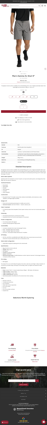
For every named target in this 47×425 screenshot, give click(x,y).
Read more (32, 87)
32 (19, 96)
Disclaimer (28, 413)
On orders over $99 (12, 350)
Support (23, 399)
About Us (23, 393)
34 (26, 96)
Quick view (11, 327)
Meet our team (35, 361)
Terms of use (23, 413)
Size (23, 94)
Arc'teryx (23, 73)
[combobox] (25, 5)
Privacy (18, 413)
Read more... (33, 405)
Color (23, 90)
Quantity (23, 104)
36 (34, 96)
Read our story (17, 361)
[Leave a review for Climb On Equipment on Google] (23, 420)
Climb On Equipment (23, 390)
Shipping (19, 82)
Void (23, 92)
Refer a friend (23, 384)
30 (12, 96)
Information (23, 396)
